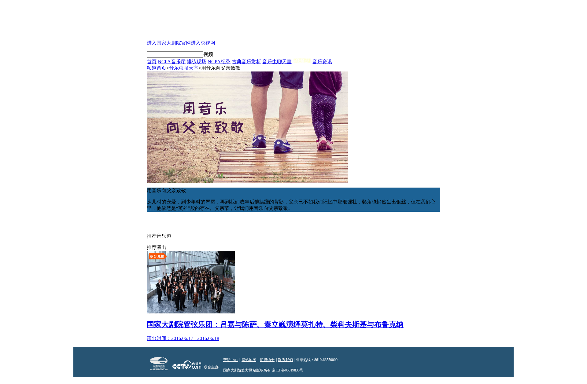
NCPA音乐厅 (172, 61)
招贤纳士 (267, 360)
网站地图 (249, 360)
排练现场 (196, 61)
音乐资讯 (322, 61)
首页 (152, 61)
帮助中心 (230, 360)
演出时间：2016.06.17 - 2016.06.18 (183, 338)
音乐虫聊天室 (277, 61)
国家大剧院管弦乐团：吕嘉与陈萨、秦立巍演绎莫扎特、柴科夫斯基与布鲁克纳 (275, 324)
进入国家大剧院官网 (169, 43)
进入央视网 (203, 43)
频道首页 (156, 68)
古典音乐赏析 (246, 61)
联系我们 (285, 360)
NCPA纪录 (219, 61)
